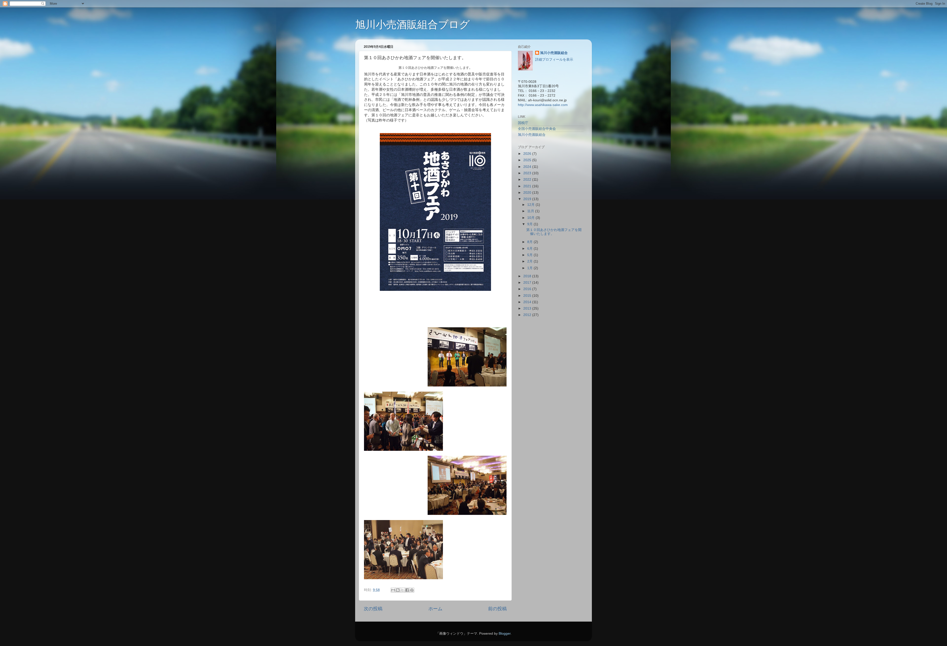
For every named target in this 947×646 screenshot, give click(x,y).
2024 (527, 167)
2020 (527, 192)
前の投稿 (497, 608)
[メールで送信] (393, 590)
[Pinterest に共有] (411, 590)
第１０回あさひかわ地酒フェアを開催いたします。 (554, 232)
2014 (527, 302)
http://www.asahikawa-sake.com (543, 105)
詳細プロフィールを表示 (554, 59)
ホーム (435, 608)
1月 (530, 268)
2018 (527, 276)
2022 (527, 179)
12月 (531, 205)
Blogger (504, 633)
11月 (531, 211)
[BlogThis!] (397, 590)
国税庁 (523, 123)
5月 (530, 255)
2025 (527, 160)
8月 (530, 242)
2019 (527, 199)
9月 (530, 224)
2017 (527, 282)
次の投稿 (373, 608)
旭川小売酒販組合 (554, 53)
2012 (527, 315)
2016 (527, 289)
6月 (530, 248)
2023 (527, 173)
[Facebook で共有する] (407, 590)
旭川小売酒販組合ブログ (412, 24)
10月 (531, 218)
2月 (530, 261)
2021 (527, 186)
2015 (527, 295)
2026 (527, 154)
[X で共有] (402, 590)
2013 (527, 308)
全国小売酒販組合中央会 (537, 129)
